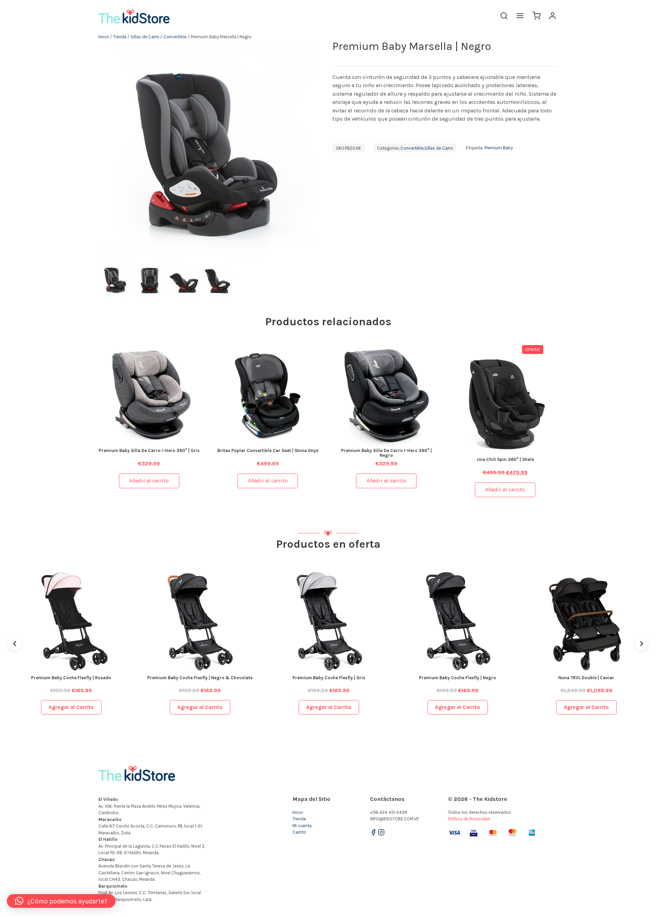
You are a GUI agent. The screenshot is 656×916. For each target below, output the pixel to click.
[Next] (642, 644)
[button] (61, 901)
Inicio (103, 36)
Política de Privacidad (469, 818)
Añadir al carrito (149, 481)
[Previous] (15, 644)
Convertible (175, 36)
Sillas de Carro (145, 36)
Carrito (299, 832)
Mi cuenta (302, 825)
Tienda (119, 36)
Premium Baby (498, 148)
